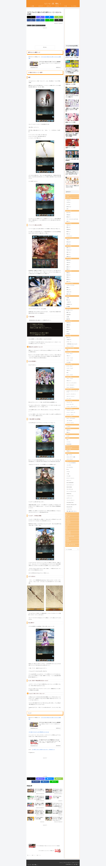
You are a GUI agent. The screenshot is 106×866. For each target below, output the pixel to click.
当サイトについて (75, 862)
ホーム (61, 862)
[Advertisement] (45, 36)
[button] (58, 20)
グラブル (29, 25)
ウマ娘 (34, 25)
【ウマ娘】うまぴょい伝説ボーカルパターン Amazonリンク (43, 749)
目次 (44, 47)
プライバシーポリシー (67, 862)
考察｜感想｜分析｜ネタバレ (40, 25)
